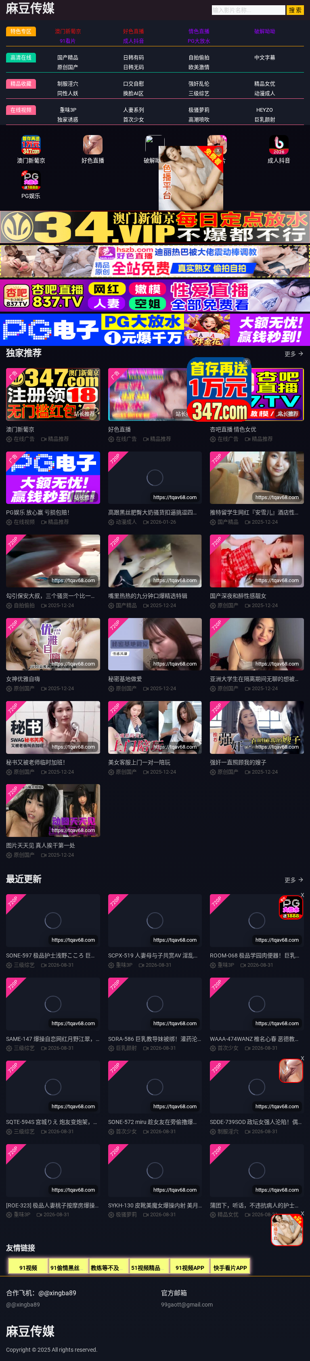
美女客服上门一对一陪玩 (139, 762)
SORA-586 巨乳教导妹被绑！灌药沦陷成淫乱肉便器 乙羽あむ (184, 1039)
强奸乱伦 (199, 84)
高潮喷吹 (199, 120)
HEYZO (264, 110)
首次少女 (133, 120)
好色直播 (119, 429)
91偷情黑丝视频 (70, 1268)
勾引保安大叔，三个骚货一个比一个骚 (54, 596)
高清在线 (20, 57)
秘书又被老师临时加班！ (37, 762)
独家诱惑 (67, 120)
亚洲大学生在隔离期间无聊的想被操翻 (258, 679)
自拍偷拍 (199, 57)
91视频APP (190, 1268)
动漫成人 (264, 93)
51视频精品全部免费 (157, 1268)
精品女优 (264, 84)
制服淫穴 (67, 84)
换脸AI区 (133, 93)
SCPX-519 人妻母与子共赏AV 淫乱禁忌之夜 (162, 955)
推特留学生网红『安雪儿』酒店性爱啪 (258, 512)
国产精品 (67, 57)
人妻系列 (133, 110)
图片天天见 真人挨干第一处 (40, 845)
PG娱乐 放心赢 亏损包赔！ (39, 512)
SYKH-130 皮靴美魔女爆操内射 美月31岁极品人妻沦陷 (176, 1205)
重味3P (68, 110)
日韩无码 (133, 67)
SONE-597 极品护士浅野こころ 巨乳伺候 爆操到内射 (71, 955)
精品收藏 (20, 84)
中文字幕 (264, 57)
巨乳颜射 (264, 120)
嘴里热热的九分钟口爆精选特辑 (147, 596)
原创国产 (67, 67)
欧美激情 (199, 67)
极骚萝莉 (199, 110)
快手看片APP (230, 1268)
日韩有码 (133, 57)
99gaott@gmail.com (187, 1304)
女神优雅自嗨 (23, 679)
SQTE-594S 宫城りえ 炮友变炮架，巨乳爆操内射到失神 (75, 1122)
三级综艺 (199, 93)
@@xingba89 (23, 1304)
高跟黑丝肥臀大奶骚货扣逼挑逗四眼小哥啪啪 (164, 512)
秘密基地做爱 (125, 679)
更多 (290, 354)
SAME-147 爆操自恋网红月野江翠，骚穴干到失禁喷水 (73, 1039)
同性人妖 (67, 93)
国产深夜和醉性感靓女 (238, 596)
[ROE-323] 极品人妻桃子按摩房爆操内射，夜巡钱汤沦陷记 (78, 1205)
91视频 (28, 1268)
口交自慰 (133, 84)
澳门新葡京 (20, 429)
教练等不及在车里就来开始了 (127, 1268)
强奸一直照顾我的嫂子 (238, 762)
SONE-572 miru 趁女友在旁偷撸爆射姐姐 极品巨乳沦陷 (176, 1122)
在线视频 (20, 110)
